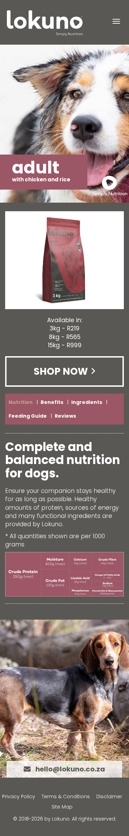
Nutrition (21, 402)
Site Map (62, 806)
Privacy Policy (18, 796)
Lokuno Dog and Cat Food (45, 23)
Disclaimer (109, 796)
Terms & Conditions (66, 796)
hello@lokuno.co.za (70, 769)
